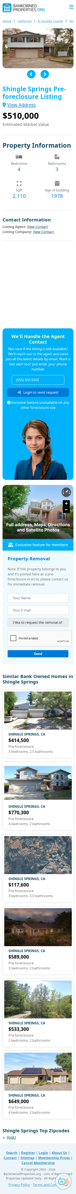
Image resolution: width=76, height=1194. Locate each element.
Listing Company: (17, 231)
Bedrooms (19, 163)
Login (43, 1152)
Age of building (57, 190)
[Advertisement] (38, 285)
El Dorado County (50, 21)
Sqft (19, 190)
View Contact (37, 226)
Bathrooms (57, 163)
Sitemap (27, 1158)
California (24, 21)
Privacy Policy (19, 1184)
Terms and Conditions (50, 1184)
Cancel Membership (38, 1163)
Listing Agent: (14, 226)
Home (7, 21)
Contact (10, 1158)
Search (12, 1152)
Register (28, 1152)
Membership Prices (54, 1158)
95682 (11, 1137)
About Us (59, 1152)
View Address (21, 105)
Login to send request (40, 392)
